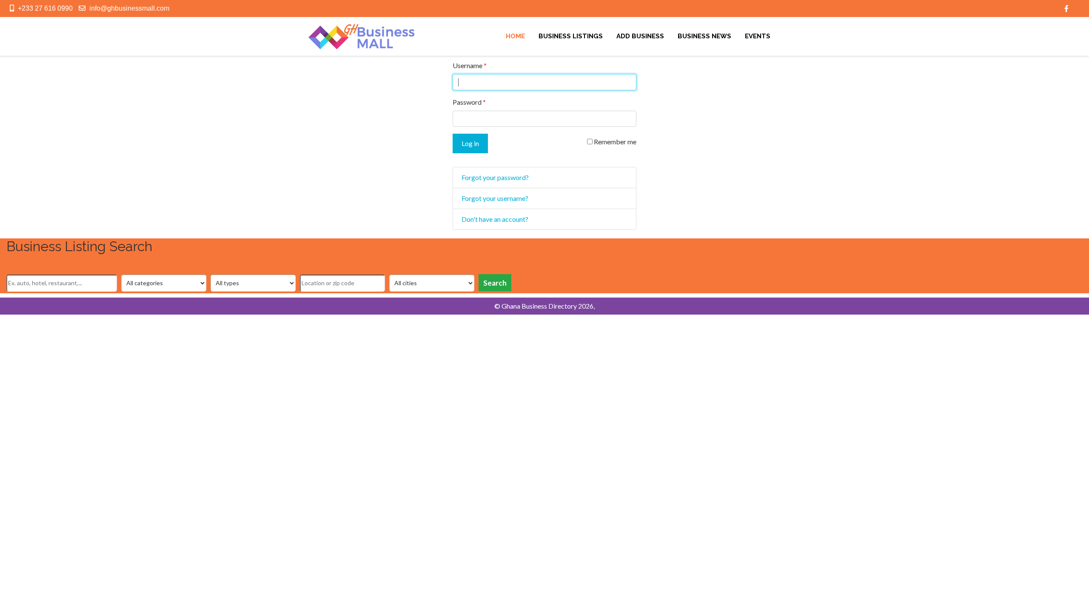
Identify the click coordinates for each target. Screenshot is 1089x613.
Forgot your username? (495, 198)
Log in (470, 143)
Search (495, 282)
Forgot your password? (495, 177)
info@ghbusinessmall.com (129, 8)
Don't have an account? (495, 219)
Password (469, 102)
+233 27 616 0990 (45, 8)
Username (470, 65)
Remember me (614, 141)
